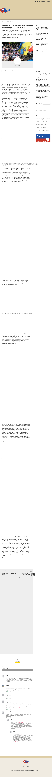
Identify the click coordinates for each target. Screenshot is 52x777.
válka (45, 122)
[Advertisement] (32, 11)
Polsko (29, 70)
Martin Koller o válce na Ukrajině (41, 80)
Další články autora (17, 66)
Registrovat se (48, 1)
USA (43, 125)
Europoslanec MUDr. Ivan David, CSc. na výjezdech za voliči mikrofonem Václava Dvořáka (43, 75)
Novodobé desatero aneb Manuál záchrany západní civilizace (42, 28)
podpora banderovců (23, 70)
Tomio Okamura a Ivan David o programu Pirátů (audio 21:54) (43, 91)
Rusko (45, 124)
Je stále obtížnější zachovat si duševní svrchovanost (42, 44)
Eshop (11, 21)
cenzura (44, 119)
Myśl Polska (8, 560)
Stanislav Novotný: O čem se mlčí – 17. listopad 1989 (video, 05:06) (42, 49)
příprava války (44, 128)
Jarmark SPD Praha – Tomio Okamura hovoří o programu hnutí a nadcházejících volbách (43, 85)
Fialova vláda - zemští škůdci (40, 127)
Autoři (7, 21)
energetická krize (39, 125)
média (49, 128)
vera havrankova (20, 722)
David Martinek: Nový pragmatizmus (41, 39)
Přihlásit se (42, 1)
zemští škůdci (9, 71)
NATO (42, 122)
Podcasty (21, 775)
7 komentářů (13, 40)
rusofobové (4, 71)
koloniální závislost (39, 118)
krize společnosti (15, 70)
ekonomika (38, 124)
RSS (32, 775)
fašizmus (3, 70)
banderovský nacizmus (45, 130)
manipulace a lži (38, 128)
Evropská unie (38, 122)
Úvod (3, 21)
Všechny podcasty (47, 103)
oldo (21, 734)
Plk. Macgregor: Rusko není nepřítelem (42, 34)
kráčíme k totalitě (9, 70)
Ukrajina (42, 124)
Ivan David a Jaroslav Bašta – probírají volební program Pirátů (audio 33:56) (42, 96)
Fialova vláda (38, 121)
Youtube (27, 775)
